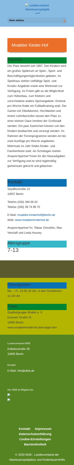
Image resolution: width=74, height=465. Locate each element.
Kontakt (24, 429)
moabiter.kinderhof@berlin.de (36, 215)
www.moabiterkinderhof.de (32, 220)
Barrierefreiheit (35, 444)
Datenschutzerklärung (35, 434)
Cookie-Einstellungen (35, 439)
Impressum (43, 429)
